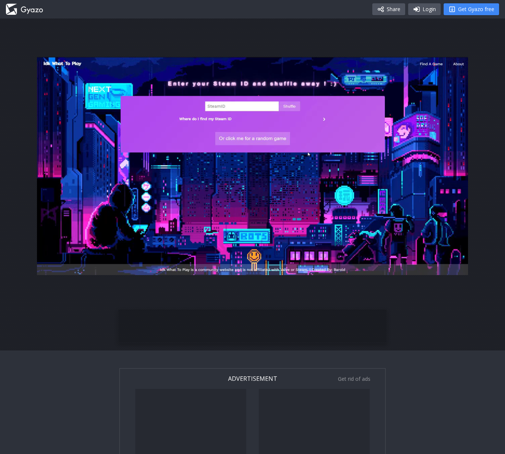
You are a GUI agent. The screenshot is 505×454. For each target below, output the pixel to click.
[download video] (419, 266)
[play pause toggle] (50, 266)
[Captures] (24, 9)
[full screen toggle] (455, 266)
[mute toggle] (68, 266)
